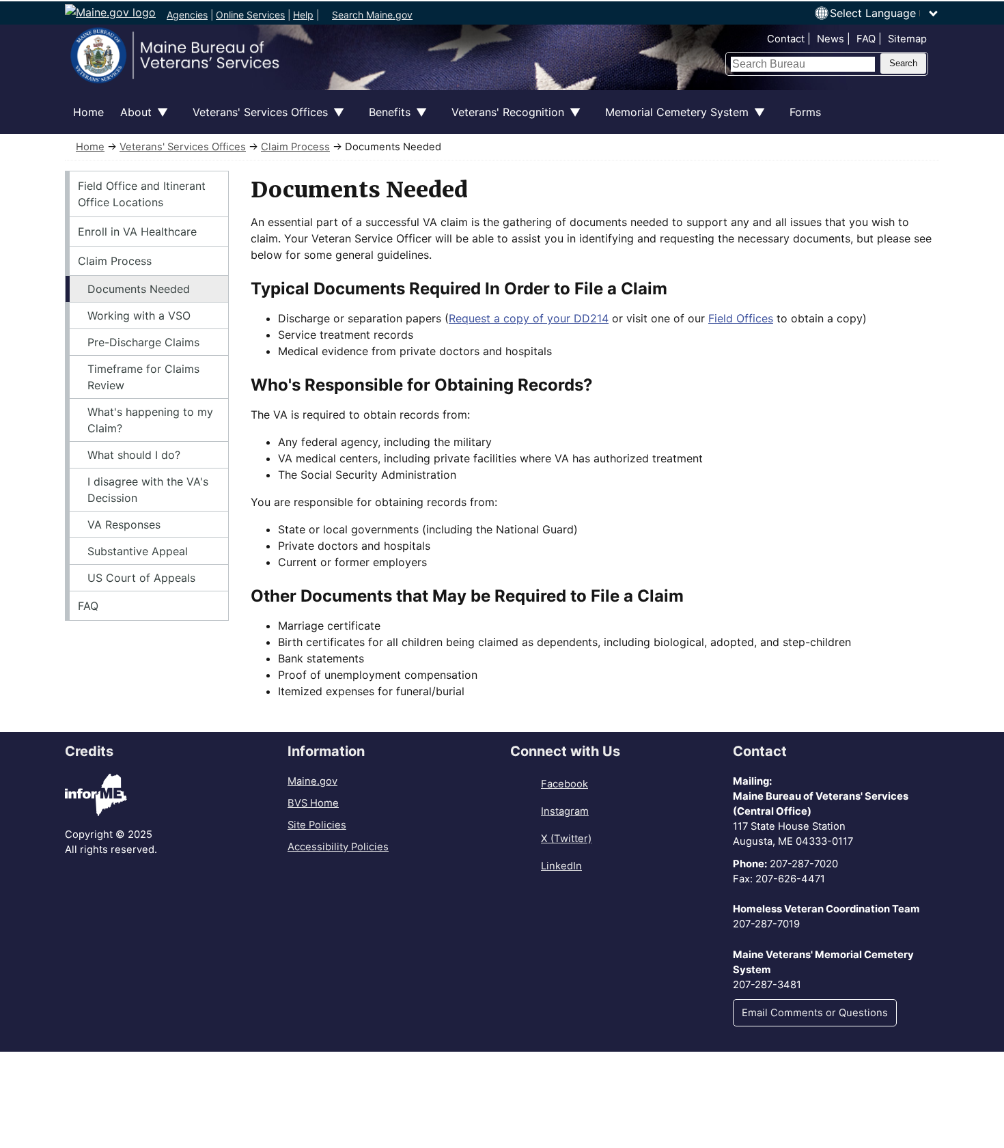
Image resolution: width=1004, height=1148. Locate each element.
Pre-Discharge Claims (143, 342)
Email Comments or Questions (815, 1013)
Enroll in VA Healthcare (137, 231)
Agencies (187, 14)
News (830, 39)
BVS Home (313, 803)
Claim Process (295, 147)
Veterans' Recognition (503, 119)
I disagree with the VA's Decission (147, 490)
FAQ (866, 39)
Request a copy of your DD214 (529, 318)
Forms (805, 112)
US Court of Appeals (141, 578)
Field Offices (740, 318)
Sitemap (907, 39)
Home (88, 112)
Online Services (250, 14)
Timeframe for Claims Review (143, 377)
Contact (786, 39)
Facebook (564, 784)
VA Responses (124, 524)
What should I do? (133, 455)
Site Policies (317, 825)
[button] (884, 13)
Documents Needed (138, 289)
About (132, 119)
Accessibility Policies (338, 847)
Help (303, 14)
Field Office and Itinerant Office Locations (142, 194)
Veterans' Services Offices (256, 119)
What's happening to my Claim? (150, 420)
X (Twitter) (566, 838)
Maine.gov (312, 781)
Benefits (385, 119)
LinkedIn (561, 866)
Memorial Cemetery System (673, 119)
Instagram (565, 811)
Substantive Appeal (137, 551)
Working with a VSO (139, 315)
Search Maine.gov (372, 14)
